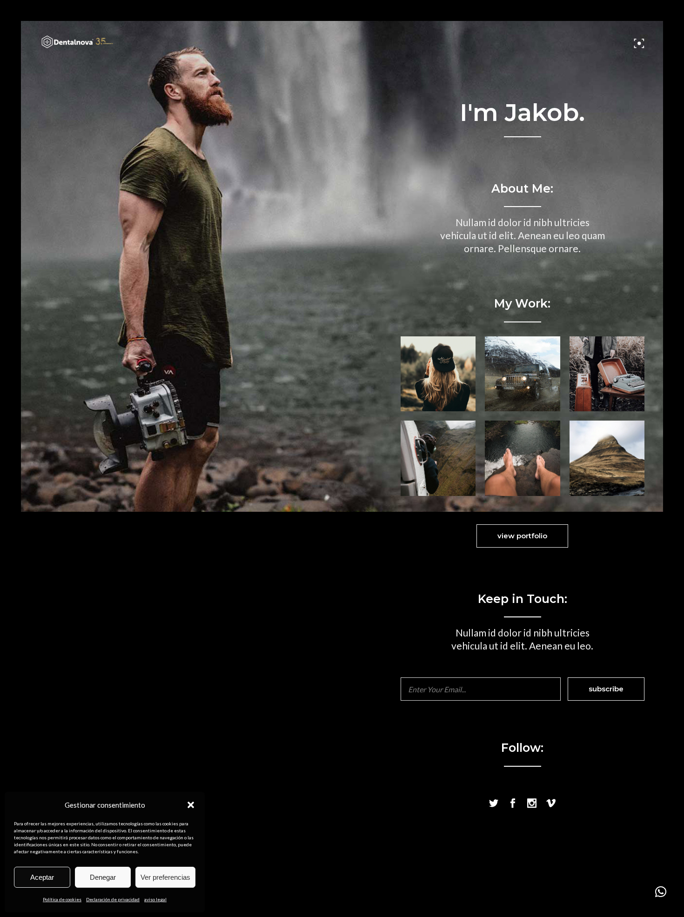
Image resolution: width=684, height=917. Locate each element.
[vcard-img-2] (522, 373)
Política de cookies (62, 899)
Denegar (103, 877)
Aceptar (42, 877)
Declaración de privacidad (113, 899)
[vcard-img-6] (522, 458)
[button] (190, 805)
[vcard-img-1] (438, 373)
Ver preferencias (165, 877)
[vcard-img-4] (438, 458)
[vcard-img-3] (607, 373)
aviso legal (155, 899)
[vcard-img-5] (607, 458)
